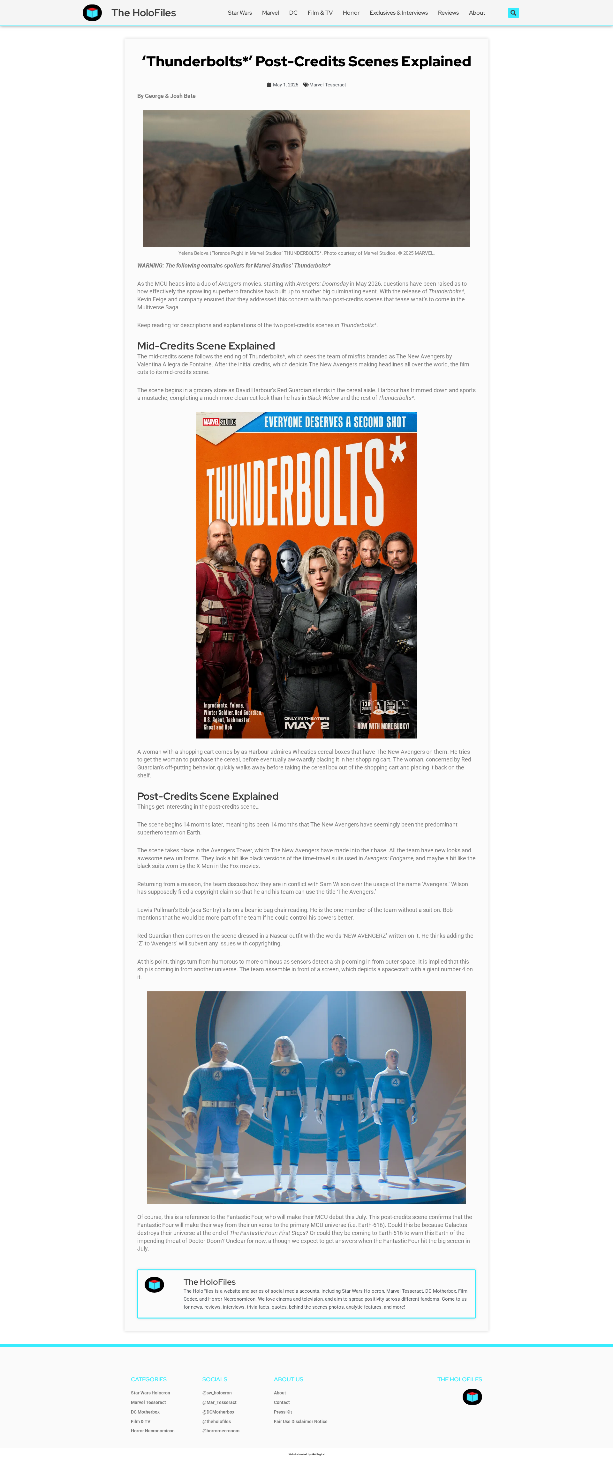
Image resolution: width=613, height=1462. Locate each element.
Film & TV (320, 12)
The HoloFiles (143, 12)
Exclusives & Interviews (399, 12)
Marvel (270, 12)
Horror (351, 12)
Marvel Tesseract (327, 85)
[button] (513, 13)
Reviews (448, 12)
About (477, 12)
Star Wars (240, 12)
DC (293, 12)
